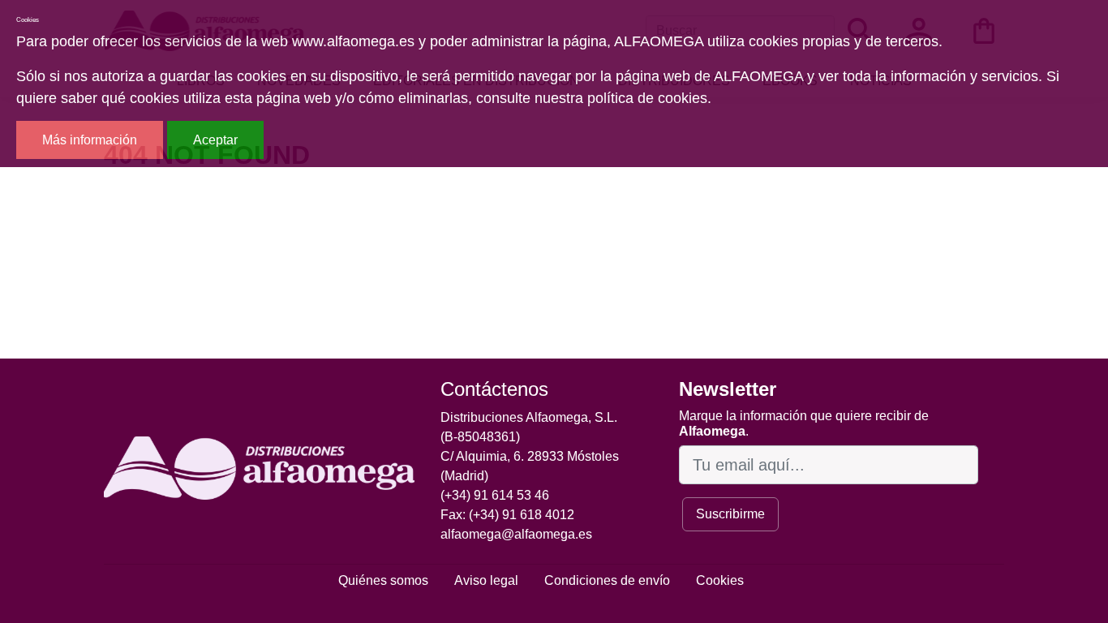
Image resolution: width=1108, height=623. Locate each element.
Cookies (720, 580)
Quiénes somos (383, 580)
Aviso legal (486, 580)
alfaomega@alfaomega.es (516, 534)
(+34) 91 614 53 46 (494, 495)
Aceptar (215, 140)
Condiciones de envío (607, 580)
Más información (89, 140)
